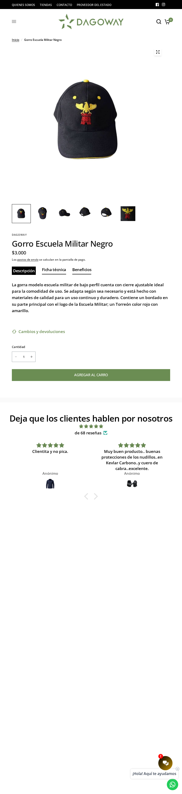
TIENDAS (46, 5)
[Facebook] (157, 4)
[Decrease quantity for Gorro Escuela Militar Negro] (16, 357)
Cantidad (18, 347)
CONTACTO (64, 5)
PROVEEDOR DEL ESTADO (94, 5)
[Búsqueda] (159, 21)
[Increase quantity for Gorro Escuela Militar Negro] (31, 357)
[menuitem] (24, 5)
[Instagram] (163, 4)
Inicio (15, 40)
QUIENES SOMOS (23, 5)
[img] (91, 426)
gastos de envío (27, 260)
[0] (166, 21)
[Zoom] (157, 52)
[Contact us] (172, 784)
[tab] (24, 271)
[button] (87, 496)
